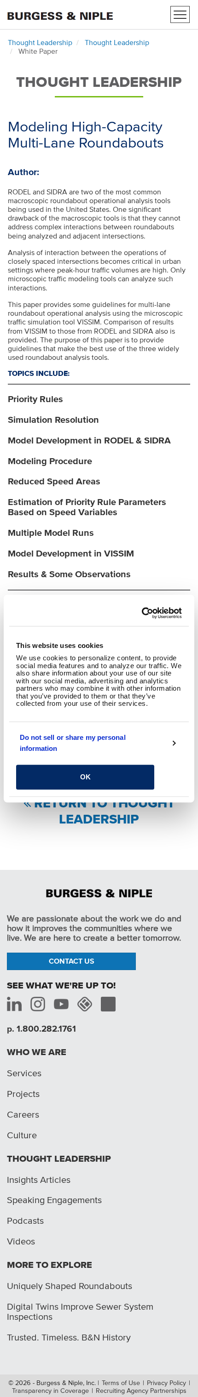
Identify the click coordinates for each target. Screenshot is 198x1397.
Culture (22, 1135)
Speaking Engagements (54, 1200)
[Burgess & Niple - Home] (60, 13)
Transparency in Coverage (50, 1390)
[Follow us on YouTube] (61, 1004)
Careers (23, 1114)
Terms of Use (121, 1382)
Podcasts (25, 1220)
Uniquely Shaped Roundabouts (69, 1286)
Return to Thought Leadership (104, 811)
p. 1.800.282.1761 (41, 1029)
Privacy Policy (166, 1382)
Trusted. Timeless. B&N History (69, 1337)
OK (85, 777)
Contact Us (71, 961)
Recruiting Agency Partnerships (141, 1390)
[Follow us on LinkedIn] (14, 1004)
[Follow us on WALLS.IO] (84, 1004)
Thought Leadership (40, 42)
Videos (21, 1241)
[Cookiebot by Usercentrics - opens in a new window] (141, 613)
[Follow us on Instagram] (37, 1004)
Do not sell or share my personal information (73, 742)
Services (24, 1073)
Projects (23, 1094)
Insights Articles (38, 1180)
